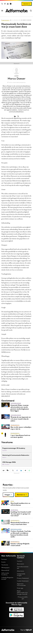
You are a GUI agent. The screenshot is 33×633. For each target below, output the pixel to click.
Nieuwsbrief (5, 570)
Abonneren (20, 564)
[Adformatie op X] (2, 4)
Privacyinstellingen (23, 597)
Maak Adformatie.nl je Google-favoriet (22, 592)
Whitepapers (5, 567)
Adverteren (20, 571)
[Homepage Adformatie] (16, 10)
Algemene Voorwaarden (21, 584)
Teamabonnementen (23, 567)
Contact (19, 561)
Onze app (20, 588)
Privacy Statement (23, 578)
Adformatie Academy (5, 574)
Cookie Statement (23, 581)
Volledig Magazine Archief (7, 578)
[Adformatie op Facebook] (5, 4)
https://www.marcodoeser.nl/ (17, 82)
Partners (4, 559)
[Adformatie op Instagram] (10, 4)
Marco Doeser (27, 20)
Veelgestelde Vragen (21, 574)
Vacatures (4, 565)
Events (3, 562)
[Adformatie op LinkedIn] (8, 4)
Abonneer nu (26, 4)
